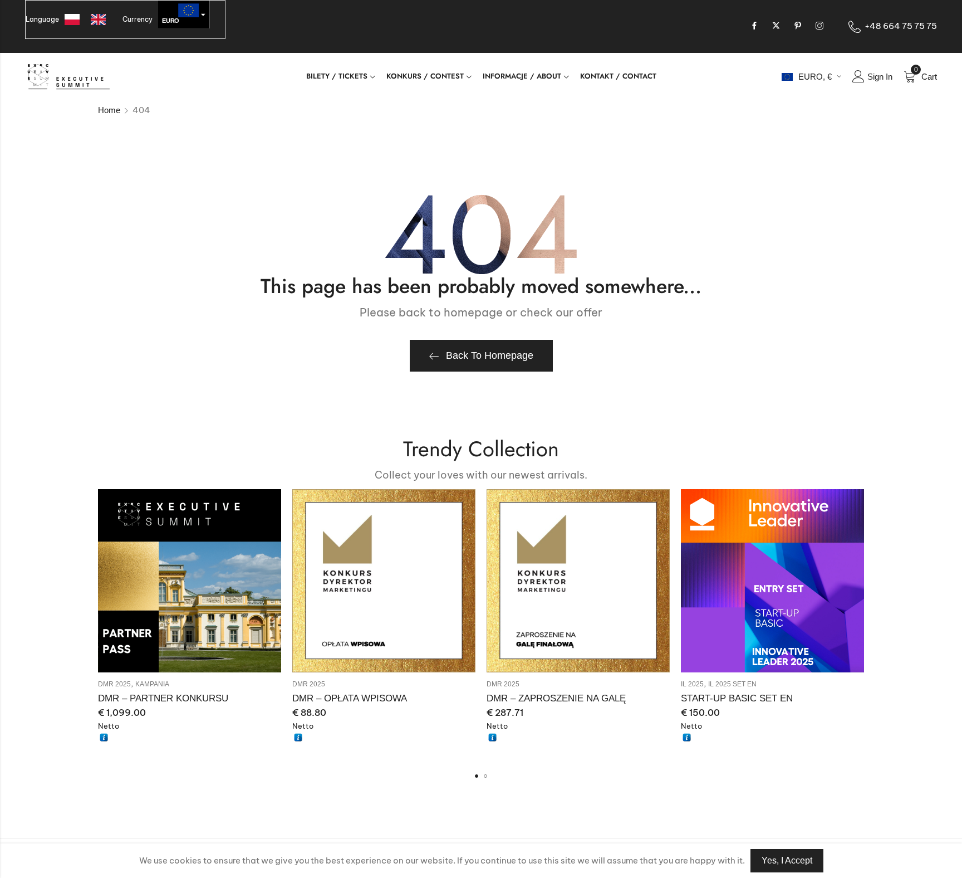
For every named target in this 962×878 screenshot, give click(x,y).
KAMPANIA (152, 684)
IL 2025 (692, 684)
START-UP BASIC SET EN (737, 698)
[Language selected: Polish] (91, 19)
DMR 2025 (114, 684)
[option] (101, 19)
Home (109, 110)
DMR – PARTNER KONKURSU (163, 698)
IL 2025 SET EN (732, 684)
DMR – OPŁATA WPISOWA (349, 698)
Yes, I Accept (787, 860)
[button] (476, 776)
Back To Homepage (489, 355)
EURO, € (815, 76)
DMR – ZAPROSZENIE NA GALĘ (556, 698)
